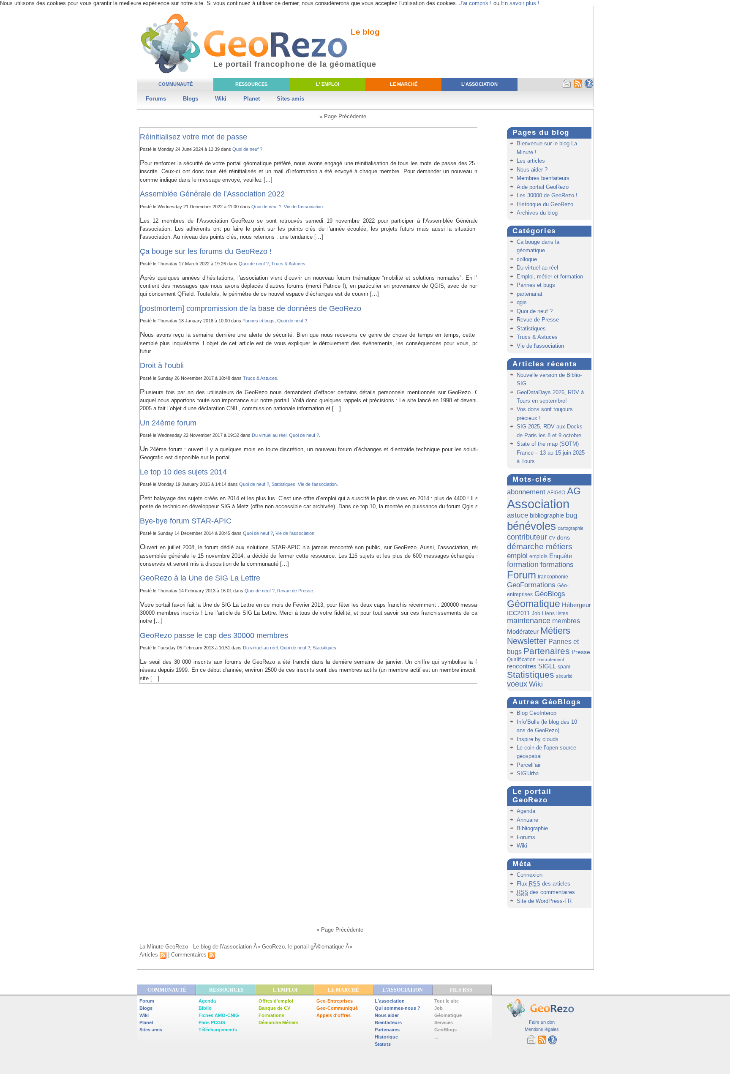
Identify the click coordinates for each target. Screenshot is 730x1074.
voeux (517, 684)
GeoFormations (531, 585)
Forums (156, 98)
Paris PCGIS (212, 1022)
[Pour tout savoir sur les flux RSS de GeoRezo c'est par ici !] (578, 86)
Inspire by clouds (537, 739)
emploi (517, 555)
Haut (573, 930)
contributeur (527, 537)
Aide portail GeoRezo (543, 187)
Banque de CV (274, 1008)
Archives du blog (537, 213)
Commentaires (189, 954)
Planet (251, 98)
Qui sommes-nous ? (397, 1008)
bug (571, 515)
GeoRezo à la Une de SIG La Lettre (200, 578)
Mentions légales (542, 1029)
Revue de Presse (295, 590)
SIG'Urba (528, 773)
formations (557, 565)
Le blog (365, 31)
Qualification (521, 659)
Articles (149, 954)
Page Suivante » (406, 116)
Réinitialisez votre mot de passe (193, 137)
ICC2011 (518, 613)
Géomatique (533, 603)
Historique (386, 1036)
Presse (581, 652)
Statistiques (283, 484)
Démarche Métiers (278, 1022)
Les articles (531, 161)
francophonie (553, 577)
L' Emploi (327, 84)
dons (563, 537)
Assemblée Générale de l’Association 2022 (212, 194)
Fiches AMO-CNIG (219, 1015)
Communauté (175, 84)
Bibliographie (532, 828)
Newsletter (527, 641)
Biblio (205, 1008)
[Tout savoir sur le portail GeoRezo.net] (589, 86)
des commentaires (546, 892)
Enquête (560, 555)
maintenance (528, 620)
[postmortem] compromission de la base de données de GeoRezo (250, 308)
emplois (538, 556)
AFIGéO (556, 493)
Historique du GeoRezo (545, 204)
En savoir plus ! (520, 3)
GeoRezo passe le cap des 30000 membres (214, 635)
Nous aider (387, 1015)
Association (538, 504)
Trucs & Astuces (288, 263)
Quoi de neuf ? (247, 149)
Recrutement (550, 659)
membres (566, 620)
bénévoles (531, 526)
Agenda (526, 811)
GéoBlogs (549, 593)
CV (552, 537)
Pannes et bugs (258, 320)
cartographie (570, 528)
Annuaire (527, 820)
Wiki (220, 98)
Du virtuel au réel (269, 435)
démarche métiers (539, 546)
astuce (517, 515)
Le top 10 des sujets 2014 (183, 472)
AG (574, 490)
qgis (522, 302)
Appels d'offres (333, 1015)
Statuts (383, 1044)
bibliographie (547, 515)
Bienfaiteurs (388, 1022)
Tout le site (446, 1000)
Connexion (529, 875)
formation (523, 564)
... (436, 1036)
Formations (271, 1015)
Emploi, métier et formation (550, 276)
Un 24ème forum (168, 423)
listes (562, 613)
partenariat (529, 294)
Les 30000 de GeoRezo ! (547, 195)
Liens (548, 613)
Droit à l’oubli (162, 365)
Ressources (251, 84)
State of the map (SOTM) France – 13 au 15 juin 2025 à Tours (551, 452)
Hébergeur (576, 604)
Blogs (190, 98)
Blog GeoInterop (536, 713)
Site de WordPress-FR (544, 901)
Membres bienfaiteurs (543, 178)
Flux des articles (543, 883)
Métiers (555, 630)
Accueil (169, 930)
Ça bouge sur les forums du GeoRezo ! (206, 251)
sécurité (564, 676)
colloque (527, 259)
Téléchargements (218, 1029)
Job (536, 613)
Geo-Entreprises (334, 1000)
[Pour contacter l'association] (567, 86)
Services (443, 1022)
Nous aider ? (532, 169)
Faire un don (542, 1022)
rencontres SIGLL (531, 666)
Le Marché (403, 84)
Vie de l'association (303, 206)
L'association (390, 1000)
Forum (521, 575)
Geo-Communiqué (337, 1008)
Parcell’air (529, 765)
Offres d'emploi (276, 1000)
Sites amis (290, 98)
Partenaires (546, 651)
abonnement (526, 492)
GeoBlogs (445, 1029)
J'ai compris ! (475, 3)
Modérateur (523, 631)
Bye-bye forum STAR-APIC (186, 521)
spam (564, 667)
